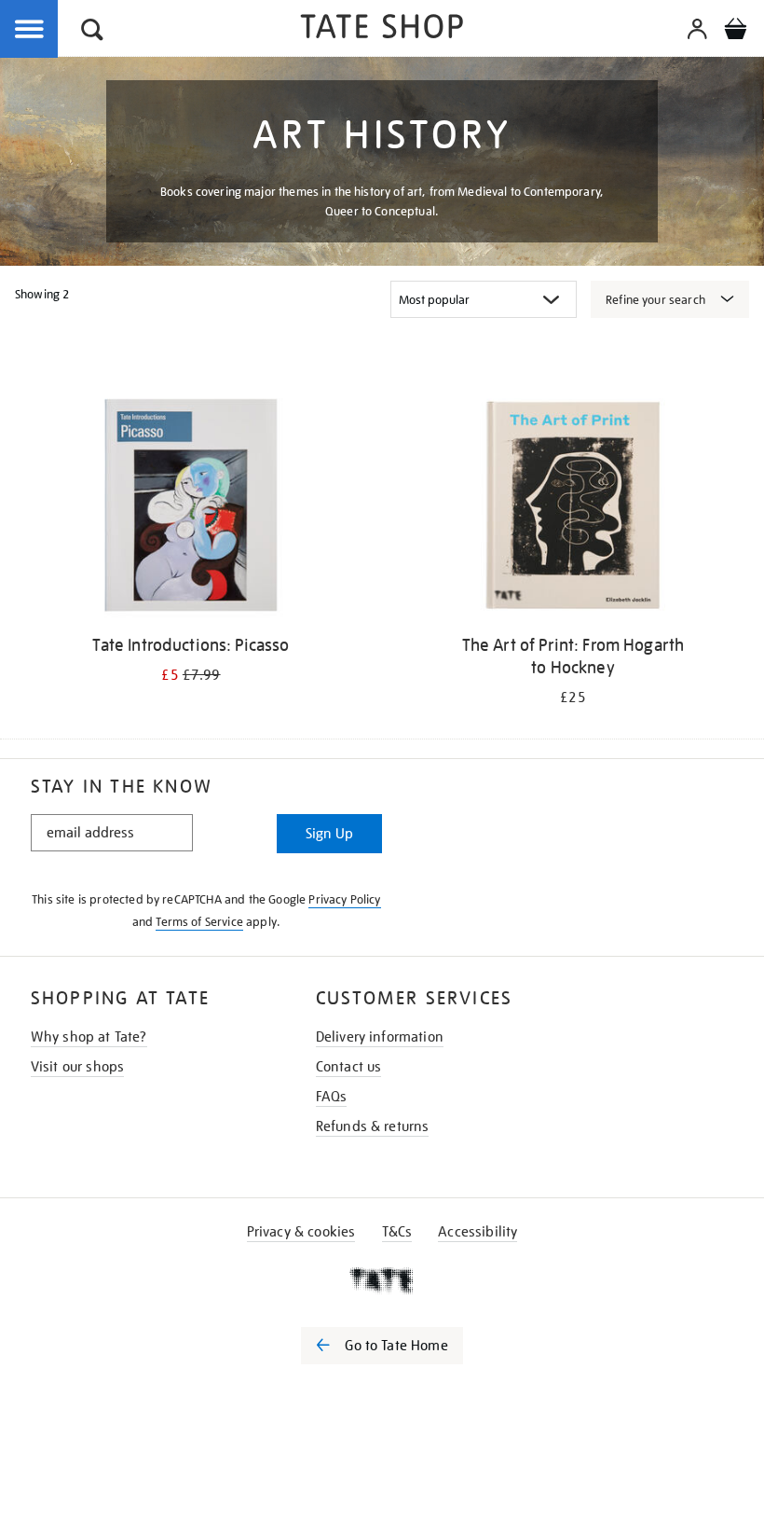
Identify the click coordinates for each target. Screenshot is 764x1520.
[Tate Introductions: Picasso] (190, 508)
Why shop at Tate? (89, 1037)
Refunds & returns (373, 1126)
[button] (92, 32)
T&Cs (397, 1232)
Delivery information (379, 1037)
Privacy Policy (344, 899)
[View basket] (735, 32)
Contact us (349, 1066)
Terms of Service (199, 922)
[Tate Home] (382, 1280)
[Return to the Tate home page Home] (382, 29)
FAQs (332, 1096)
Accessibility (477, 1232)
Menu (30, 30)
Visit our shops (77, 1066)
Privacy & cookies (301, 1232)
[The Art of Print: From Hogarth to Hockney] (572, 508)
